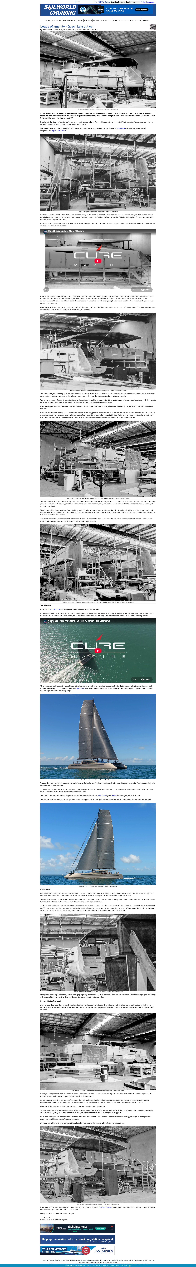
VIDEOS (96, 20)
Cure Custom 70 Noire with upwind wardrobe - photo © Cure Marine (98, 886)
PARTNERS (106, 20)
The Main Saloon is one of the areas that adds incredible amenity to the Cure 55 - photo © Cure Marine (98, 390)
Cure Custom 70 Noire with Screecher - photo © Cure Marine (98, 780)
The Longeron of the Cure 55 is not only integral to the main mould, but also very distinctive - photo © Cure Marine (98, 498)
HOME (48, 20)
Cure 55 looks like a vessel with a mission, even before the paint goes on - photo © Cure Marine (98, 1090)
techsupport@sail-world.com (139, 1264)
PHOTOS (88, 20)
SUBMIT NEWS (134, 20)
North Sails (80, 688)
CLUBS (80, 20)
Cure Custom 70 (54, 609)
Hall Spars (102, 795)
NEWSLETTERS (119, 20)
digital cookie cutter (59, 130)
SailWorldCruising (105, 1207)
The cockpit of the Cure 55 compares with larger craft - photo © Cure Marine (98, 1204)
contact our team (93, 1264)
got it (130, 1266)
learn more (124, 1266)
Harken (114, 795)
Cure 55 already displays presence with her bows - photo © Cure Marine (98, 211)
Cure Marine (120, 128)
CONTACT (146, 20)
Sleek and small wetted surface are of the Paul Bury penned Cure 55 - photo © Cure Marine (98, 991)
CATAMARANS (69, 20)
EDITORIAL (57, 20)
